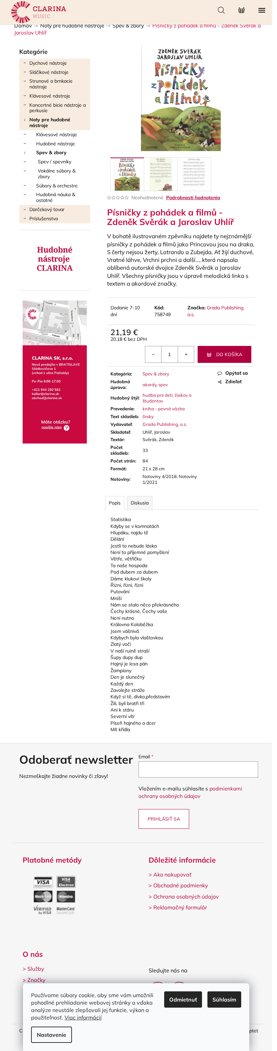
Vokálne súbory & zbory (56, 174)
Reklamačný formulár (180, 907)
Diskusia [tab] (140, 503)
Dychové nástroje (48, 63)
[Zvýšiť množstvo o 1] (186, 354)
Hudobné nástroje (55, 144)
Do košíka (229, 354)
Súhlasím (224, 999)
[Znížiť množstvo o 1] (153, 354)
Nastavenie (51, 1034)
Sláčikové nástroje (49, 72)
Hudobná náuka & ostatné (55, 197)
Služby (35, 968)
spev (163, 384)
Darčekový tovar (47, 209)
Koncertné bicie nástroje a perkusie (57, 108)
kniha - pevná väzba (164, 408)
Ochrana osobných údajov (186, 896)
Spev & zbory (51, 152)
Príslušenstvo (43, 218)
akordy (149, 384)
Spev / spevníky (54, 162)
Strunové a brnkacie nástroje (51, 84)
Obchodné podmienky (180, 885)
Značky (36, 979)
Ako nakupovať (172, 874)
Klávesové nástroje (49, 96)
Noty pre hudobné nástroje (49, 122)
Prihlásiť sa (164, 819)
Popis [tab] (115, 503)
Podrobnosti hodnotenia (193, 197)
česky (148, 416)
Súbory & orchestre (57, 186)
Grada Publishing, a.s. (165, 424)
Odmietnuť (183, 999)
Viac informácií (83, 1017)
